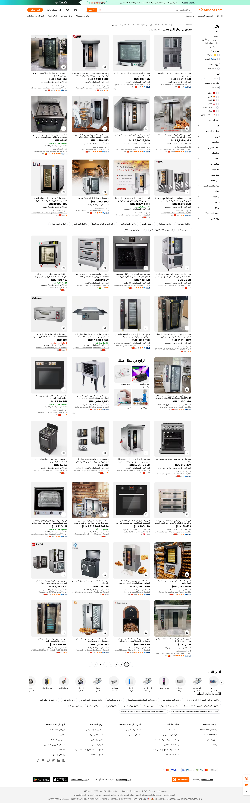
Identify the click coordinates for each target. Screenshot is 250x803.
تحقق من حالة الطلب (57, 740)
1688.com (98, 791)
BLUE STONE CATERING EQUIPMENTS (93, 285)
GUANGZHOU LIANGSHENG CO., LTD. (175, 84)
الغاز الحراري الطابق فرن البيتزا (102, 224)
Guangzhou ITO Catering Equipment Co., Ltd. (49, 213)
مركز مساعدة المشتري (94, 730)
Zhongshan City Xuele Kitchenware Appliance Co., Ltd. (90, 592)
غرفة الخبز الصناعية (113, 700)
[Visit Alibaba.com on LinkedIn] (58, 760)
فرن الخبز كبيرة (68, 700)
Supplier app (121, 780)
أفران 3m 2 (190, 700)
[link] (246, 778)
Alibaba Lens (207, 780)
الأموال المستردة (97, 745)
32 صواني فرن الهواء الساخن (90, 700)
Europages (162, 791)
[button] (100, 9)
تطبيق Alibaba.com (79, 780)
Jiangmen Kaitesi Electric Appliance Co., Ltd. (49, 470)
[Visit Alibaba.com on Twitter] (53, 760)
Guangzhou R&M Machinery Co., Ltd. (94, 149)
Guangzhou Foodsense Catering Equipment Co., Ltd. (49, 534)
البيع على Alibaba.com (56, 730)
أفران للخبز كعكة (79, 224)
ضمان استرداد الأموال (171, 735)
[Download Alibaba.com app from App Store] (60, 779)
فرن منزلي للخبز (73, 706)
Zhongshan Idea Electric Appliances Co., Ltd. (132, 285)
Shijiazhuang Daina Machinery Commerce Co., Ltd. (49, 88)
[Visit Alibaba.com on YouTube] (43, 760)
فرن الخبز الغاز (164, 224)
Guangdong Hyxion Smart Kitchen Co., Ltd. (174, 474)
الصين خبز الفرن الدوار (209, 700)
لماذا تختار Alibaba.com (208, 730)
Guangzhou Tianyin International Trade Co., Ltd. (90, 470)
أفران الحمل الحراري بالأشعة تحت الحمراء (141, 700)
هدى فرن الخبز (183, 230)
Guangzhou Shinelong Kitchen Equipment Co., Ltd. (172, 149)
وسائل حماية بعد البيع (171, 745)
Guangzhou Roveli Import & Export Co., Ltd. (91, 534)
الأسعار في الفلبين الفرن (47, 700)
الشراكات (61, 749)
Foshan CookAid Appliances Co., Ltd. (52, 412)
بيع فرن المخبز (146, 224)
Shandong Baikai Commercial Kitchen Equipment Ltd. (90, 407)
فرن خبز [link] (115, 25)
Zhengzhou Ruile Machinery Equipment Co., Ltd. (90, 348)
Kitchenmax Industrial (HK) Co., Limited (51, 348)
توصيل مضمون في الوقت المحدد (167, 740)
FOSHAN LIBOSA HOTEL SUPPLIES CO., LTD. (173, 349)
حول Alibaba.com (210, 724)
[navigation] (208, 345)
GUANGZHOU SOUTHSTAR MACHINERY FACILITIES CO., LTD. (131, 470)
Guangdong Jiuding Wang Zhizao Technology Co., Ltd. (90, 88)
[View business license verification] (148, 799)
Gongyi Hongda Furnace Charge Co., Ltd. (174, 592)
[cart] (67, 10)
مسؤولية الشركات (210, 740)
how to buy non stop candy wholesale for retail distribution (142, 711)
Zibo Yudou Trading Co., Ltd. (56, 287)
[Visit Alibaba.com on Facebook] (63, 760)
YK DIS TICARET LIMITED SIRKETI (136, 532)
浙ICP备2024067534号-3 (191, 799)
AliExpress (88, 791)
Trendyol (152, 791)
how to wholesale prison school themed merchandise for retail (194, 711)
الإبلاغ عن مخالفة (97, 754)
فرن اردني (111, 706)
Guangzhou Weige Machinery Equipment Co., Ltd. (131, 345)
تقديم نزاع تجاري (97, 740)
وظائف (214, 745)
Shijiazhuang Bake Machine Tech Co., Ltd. (174, 285)
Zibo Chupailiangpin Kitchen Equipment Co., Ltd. (172, 532)
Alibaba (189, 25)
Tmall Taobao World (112, 791)
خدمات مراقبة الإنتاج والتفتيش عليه (166, 749)
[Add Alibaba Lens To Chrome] (180, 779)
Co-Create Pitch (210, 735)
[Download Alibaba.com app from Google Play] (41, 779)
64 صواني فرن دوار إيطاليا (133, 230)
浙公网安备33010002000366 (167, 799)
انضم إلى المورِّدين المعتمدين (54, 745)
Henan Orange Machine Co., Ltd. (137, 592)
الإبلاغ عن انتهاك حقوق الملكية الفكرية (89, 749)
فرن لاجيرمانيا (149, 706)
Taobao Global (135, 791)
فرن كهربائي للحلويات (129, 706)
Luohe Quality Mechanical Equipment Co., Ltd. (131, 149)
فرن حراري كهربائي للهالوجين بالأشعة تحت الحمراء (200, 706)
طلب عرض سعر (135, 735)
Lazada (125, 791)
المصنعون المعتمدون (133, 730)
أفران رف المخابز (182, 224)
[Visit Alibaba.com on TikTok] (37, 760)
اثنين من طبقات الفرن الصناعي (160, 230)
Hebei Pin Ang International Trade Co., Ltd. (50, 151)
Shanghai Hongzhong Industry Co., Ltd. (175, 407)
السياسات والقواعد (172, 754)
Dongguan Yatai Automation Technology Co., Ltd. (131, 84)
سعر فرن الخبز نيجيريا (168, 706)
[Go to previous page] (131, 664)
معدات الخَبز (127, 25)
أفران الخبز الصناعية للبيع (171, 700)
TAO (145, 791)
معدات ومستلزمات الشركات (171, 25)
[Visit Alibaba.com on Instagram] (48, 760)
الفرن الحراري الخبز (127, 224)
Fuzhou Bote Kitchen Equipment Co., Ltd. (92, 210)
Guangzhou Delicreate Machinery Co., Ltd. (133, 215)
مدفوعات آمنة (174, 730)
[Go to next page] (90, 664)
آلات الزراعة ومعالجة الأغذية (146, 25)
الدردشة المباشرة (96, 735)
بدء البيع (62, 735)
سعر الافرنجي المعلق (94, 706)
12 (95, 664)
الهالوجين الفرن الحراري (58, 224)
